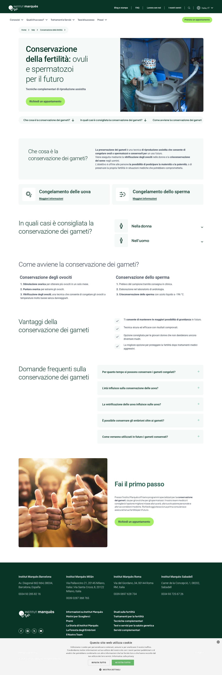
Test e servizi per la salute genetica (134, 625)
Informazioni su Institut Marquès (84, 611)
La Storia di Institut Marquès (82, 625)
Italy (33, 30)
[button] (110, 669)
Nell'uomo (140, 240)
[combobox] (218, 642)
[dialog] (111, 656)
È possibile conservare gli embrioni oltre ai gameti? (133, 420)
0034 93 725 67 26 (172, 594)
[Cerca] (189, 8)
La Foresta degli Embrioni (80, 630)
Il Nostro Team (74, 634)
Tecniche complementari (128, 620)
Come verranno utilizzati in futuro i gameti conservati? (135, 436)
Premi (69, 620)
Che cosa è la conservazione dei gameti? (46, 120)
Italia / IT (205, 8)
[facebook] (21, 631)
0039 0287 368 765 (77, 598)
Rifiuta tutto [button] (99, 662)
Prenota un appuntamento (197, 19)
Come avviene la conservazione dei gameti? (178, 120)
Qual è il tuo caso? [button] (35, 19)
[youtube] (41, 631)
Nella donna (142, 226)
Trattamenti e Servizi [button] (61, 19)
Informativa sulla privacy (123, 656)
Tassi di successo (86, 19)
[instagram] (27, 631)
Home (23, 30)
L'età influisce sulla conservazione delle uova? (130, 388)
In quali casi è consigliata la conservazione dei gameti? (111, 120)
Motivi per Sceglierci (78, 616)
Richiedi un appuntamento (45, 101)
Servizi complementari (127, 630)
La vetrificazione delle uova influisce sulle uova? (131, 404)
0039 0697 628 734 (125, 594)
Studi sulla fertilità (124, 611)
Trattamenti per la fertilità (129, 616)
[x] (34, 631)
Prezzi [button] (100, 19)
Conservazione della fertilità (51, 30)
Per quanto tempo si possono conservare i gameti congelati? (138, 372)
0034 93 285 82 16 (30, 594)
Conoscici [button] (15, 19)
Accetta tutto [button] (122, 662)
